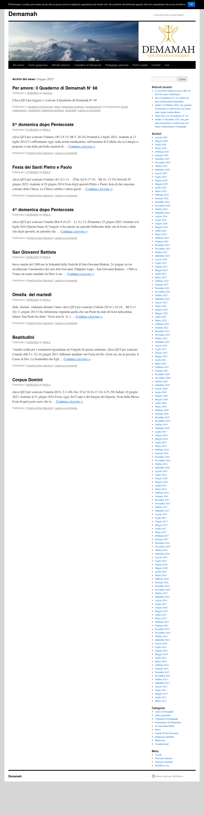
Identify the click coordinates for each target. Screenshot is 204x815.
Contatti (156, 65)
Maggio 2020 (161, 399)
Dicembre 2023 (162, 244)
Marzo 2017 (161, 532)
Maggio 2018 (161, 481)
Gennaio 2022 (161, 327)
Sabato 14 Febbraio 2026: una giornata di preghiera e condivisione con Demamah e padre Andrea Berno (173, 108)
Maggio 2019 (161, 438)
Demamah (22, 13)
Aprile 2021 (160, 359)
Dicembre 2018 (162, 456)
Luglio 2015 (161, 603)
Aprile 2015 (160, 614)
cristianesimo (19, 110)
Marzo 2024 (161, 234)
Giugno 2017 (161, 521)
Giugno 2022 (161, 309)
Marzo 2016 (161, 575)
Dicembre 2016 (162, 542)
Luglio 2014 (161, 646)
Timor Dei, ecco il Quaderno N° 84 (171, 115)
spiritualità (70, 110)
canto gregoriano (163, 715)
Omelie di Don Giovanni (40, 153)
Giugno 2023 (161, 266)
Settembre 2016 (162, 553)
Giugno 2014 (161, 650)
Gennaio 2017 (161, 539)
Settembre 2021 (162, 341)
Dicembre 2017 (162, 499)
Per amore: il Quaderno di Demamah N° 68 (54, 88)
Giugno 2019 (161, 435)
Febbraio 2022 (162, 323)
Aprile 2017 (160, 528)
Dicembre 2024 (162, 201)
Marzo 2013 (161, 700)
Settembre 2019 (162, 428)
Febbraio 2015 (162, 621)
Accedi (158, 754)
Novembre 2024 (162, 205)
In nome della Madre (165, 725)
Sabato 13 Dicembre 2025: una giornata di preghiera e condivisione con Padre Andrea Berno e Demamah (172, 123)
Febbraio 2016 (162, 578)
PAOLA (46, 129)
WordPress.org (162, 765)
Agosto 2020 (161, 388)
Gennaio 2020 (161, 413)
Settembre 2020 (162, 384)
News (57, 106)
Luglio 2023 (161, 262)
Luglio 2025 (161, 176)
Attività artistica (61, 65)
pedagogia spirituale (53, 110)
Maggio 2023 (161, 270)
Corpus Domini (27, 379)
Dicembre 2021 (162, 331)
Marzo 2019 (161, 445)
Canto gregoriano (38, 65)
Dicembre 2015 (162, 585)
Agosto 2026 (161, 137)
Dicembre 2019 (162, 417)
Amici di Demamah (164, 711)
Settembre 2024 (162, 212)
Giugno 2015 (161, 607)
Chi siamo (18, 65)
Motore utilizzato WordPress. (170, 776)
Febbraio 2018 (162, 492)
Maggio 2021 (161, 356)
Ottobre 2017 (161, 507)
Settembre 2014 (162, 639)
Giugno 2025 (161, 180)
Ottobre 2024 (161, 209)
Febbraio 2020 (162, 410)
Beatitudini (23, 337)
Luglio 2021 (161, 349)
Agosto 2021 (161, 345)
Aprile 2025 (160, 187)
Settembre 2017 (162, 510)
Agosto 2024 (161, 216)
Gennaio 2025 (161, 198)
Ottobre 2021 (161, 338)
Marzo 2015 (161, 618)
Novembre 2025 (162, 162)
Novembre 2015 (162, 589)
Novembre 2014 (162, 632)
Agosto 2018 (161, 471)
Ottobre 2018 (161, 463)
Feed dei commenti (164, 761)
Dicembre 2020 (162, 374)
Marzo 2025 (161, 191)
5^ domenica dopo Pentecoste (43, 124)
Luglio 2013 (161, 690)
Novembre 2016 (162, 546)
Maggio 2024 (161, 227)
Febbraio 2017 (162, 535)
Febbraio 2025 (162, 194)
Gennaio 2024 (161, 241)
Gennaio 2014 (161, 668)
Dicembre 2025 (162, 158)
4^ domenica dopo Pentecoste (43, 209)
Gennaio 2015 (161, 625)
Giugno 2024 (161, 223)
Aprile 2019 (160, 442)
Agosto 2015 (161, 600)
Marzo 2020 (161, 406)
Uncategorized (93, 106)
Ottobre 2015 (161, 593)
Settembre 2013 (162, 682)
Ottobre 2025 (161, 166)
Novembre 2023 (162, 248)
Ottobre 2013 (161, 679)
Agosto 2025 (161, 173)
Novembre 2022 (162, 291)
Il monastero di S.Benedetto (168, 722)
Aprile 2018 (160, 485)
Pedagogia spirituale (116, 65)
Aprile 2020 (160, 402)
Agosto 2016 (161, 557)
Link (167, 65)
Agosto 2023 (161, 259)
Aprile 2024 (160, 230)
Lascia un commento (89, 110)
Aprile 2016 (160, 571)
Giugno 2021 (161, 352)
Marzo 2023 (161, 277)
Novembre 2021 (162, 334)
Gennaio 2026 (161, 155)
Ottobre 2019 (161, 424)
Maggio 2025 (161, 183)
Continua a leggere (81, 146)
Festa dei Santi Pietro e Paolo (42, 167)
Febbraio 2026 (162, 151)
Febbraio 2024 (162, 237)
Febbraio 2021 (162, 367)
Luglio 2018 (161, 474)
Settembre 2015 (162, 596)
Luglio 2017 (161, 517)
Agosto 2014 (161, 643)
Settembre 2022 (162, 298)
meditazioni (34, 110)
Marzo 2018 (161, 489)
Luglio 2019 (161, 431)
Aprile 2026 (160, 144)
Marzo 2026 (161, 148)
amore (124, 106)
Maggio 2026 (161, 140)
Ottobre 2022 (161, 295)
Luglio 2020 (161, 392)
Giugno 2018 (161, 478)
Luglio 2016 (161, 560)
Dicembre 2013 (162, 672)
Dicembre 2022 (162, 288)
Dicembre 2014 (162, 629)
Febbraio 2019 (162, 449)
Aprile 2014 (160, 657)
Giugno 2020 (161, 395)
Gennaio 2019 (161, 453)
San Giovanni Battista (34, 252)
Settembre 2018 (162, 467)
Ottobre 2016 (161, 550)
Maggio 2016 (161, 568)
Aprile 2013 (160, 697)
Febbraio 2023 (162, 280)
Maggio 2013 (161, 693)
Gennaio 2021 (161, 370)
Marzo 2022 (161, 320)
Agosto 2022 (161, 302)
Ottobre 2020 (161, 381)
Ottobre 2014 (161, 636)
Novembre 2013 (162, 675)
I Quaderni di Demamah (87, 65)
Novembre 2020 (162, 377)
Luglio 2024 (161, 219)
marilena (47, 93)
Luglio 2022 (161, 305)
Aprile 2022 (160, 316)
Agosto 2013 (161, 686)
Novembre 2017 (162, 503)
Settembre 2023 (162, 255)
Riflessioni (160, 740)
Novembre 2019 (162, 420)
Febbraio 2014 (162, 664)
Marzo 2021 (161, 363)
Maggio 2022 (161, 313)
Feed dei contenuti (163, 758)
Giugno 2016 (161, 564)
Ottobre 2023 (161, 252)
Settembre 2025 (162, 169)
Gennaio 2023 (161, 284)
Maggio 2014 (161, 654)
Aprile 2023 (160, 273)
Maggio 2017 (161, 524)
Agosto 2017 (161, 514)
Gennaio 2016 (161, 582)
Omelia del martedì (32, 294)
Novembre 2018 (162, 460)
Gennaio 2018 (161, 496)
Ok (191, 4)
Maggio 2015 (161, 611)
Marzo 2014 (161, 661)
